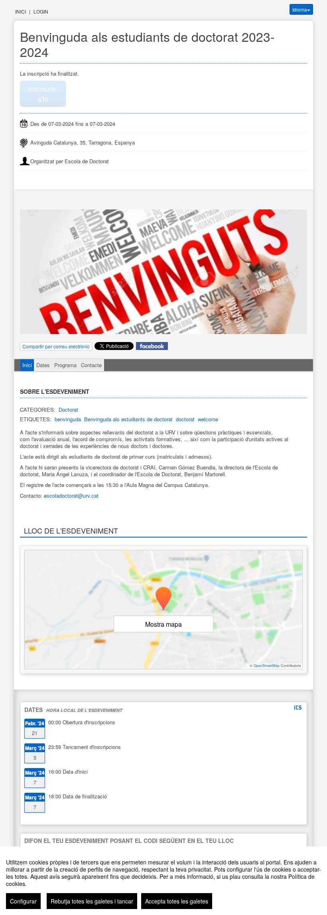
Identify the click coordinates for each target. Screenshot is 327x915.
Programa (65, 365)
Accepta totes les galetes (176, 901)
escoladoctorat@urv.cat (71, 495)
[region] (163, 881)
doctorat (185, 419)
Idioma (299, 9)
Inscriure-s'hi (43, 93)
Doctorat (68, 409)
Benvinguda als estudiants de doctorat (128, 419)
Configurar (23, 901)
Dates (43, 365)
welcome (208, 419)
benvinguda (68, 419)
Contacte (91, 365)
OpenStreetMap (267, 665)
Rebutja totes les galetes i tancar (92, 901)
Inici (20, 11)
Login (40, 11)
